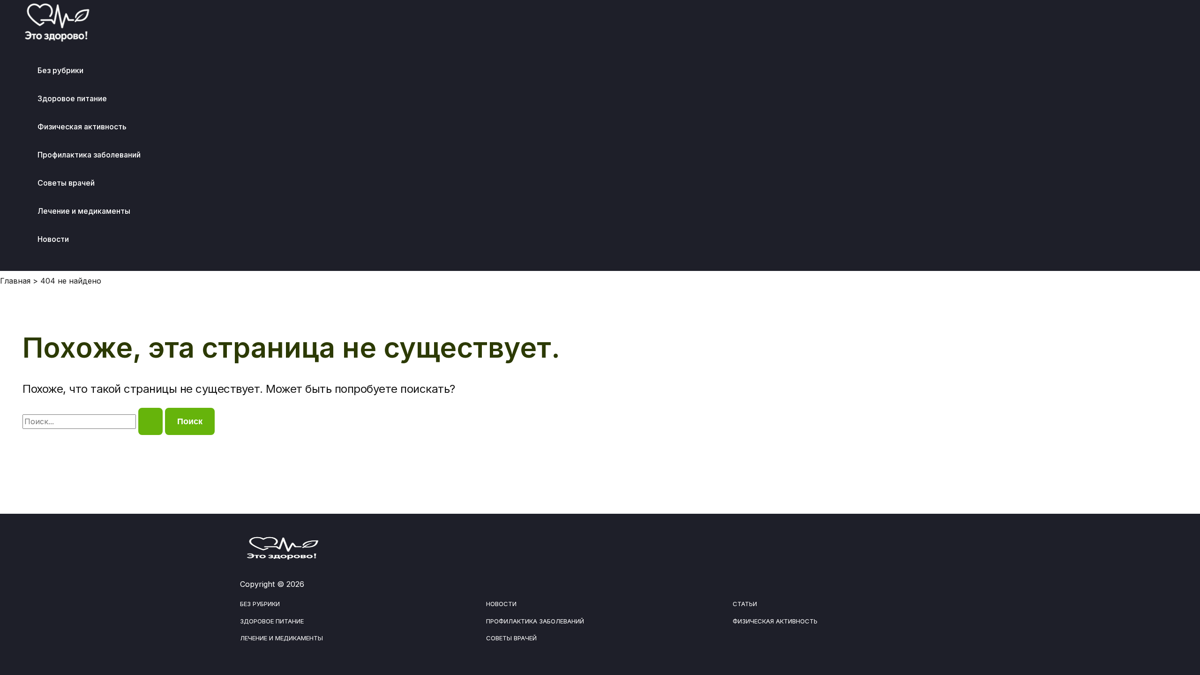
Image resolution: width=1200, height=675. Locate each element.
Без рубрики (60, 70)
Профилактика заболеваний (89, 154)
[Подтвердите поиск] (150, 421)
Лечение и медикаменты (84, 211)
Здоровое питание (72, 98)
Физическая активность (82, 126)
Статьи (745, 604)
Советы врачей (66, 183)
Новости (53, 239)
